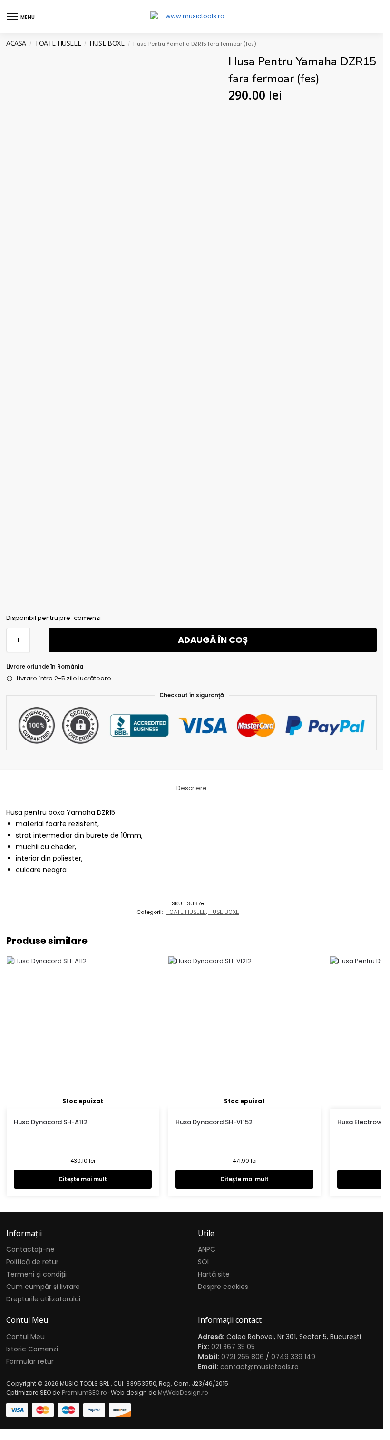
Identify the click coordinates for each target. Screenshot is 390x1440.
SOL (204, 1262)
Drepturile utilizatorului (43, 1299)
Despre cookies (223, 1286)
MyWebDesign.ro (183, 1393)
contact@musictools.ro (259, 1366)
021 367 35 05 (233, 1346)
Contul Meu (25, 1336)
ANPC (206, 1249)
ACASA (16, 43)
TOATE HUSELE (58, 43)
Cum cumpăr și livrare (43, 1286)
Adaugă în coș (213, 640)
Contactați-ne (30, 1249)
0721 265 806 (242, 1356)
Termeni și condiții (36, 1274)
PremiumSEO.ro (84, 1393)
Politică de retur (32, 1262)
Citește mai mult (82, 1179)
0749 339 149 (293, 1356)
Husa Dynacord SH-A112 (51, 1121)
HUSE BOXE (106, 43)
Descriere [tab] (191, 787)
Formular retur (30, 1361)
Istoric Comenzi (32, 1349)
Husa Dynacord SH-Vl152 (214, 1121)
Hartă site (214, 1274)
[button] (368, 16)
